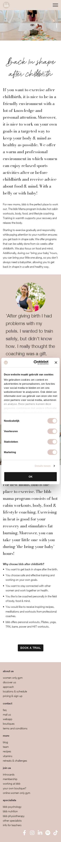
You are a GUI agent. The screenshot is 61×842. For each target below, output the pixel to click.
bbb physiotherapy (13, 816)
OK (31, 476)
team (6, 746)
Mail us (7, 714)
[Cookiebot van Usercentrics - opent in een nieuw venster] (35, 362)
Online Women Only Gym (16, 792)
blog (5, 742)
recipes (7, 751)
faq (4, 709)
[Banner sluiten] (56, 362)
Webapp (7, 719)
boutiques (9, 723)
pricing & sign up (12, 695)
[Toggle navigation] (55, 5)
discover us (9, 682)
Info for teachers (12, 825)
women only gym (13, 677)
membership (10, 779)
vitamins (7, 756)
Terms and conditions (15, 728)
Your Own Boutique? (14, 788)
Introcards (9, 774)
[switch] (52, 431)
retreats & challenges (15, 760)
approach (8, 686)
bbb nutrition (10, 811)
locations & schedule (15, 691)
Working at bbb (11, 783)
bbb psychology (12, 806)
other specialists (12, 820)
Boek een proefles (20, 837)
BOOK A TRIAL (30, 647)
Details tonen (42, 465)
